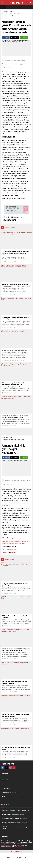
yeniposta (7, 60)
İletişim (4, 796)
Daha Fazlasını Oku (19, 846)
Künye (3, 784)
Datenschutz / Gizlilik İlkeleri (9, 792)
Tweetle (16, 37)
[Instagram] (10, 767)
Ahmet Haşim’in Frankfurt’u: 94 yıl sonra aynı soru (15, 810)
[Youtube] (13, 767)
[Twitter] (6, 767)
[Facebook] (2, 767)
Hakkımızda (5, 780)
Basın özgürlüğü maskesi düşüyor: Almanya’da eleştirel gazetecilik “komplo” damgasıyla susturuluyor (20, 7)
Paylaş (7, 37)
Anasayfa (4, 11)
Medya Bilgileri (6, 788)
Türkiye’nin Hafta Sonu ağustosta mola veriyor (14, 818)
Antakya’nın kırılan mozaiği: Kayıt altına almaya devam (15, 827)
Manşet (10, 11)
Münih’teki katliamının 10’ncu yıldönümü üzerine (15, 822)
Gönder (25, 37)
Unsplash (13, 552)
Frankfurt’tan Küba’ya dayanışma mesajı (13, 814)
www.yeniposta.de (6, 845)
